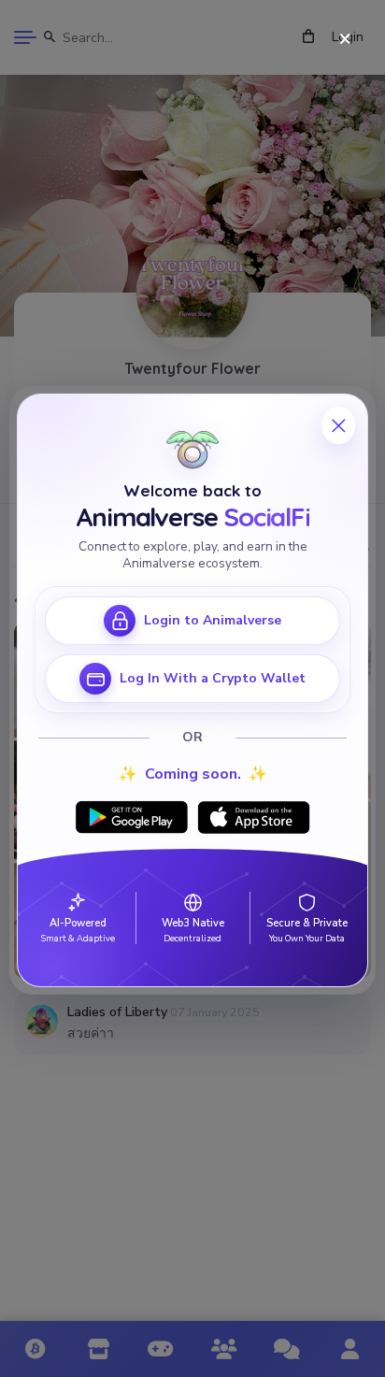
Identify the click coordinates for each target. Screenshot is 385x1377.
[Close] (345, 39)
